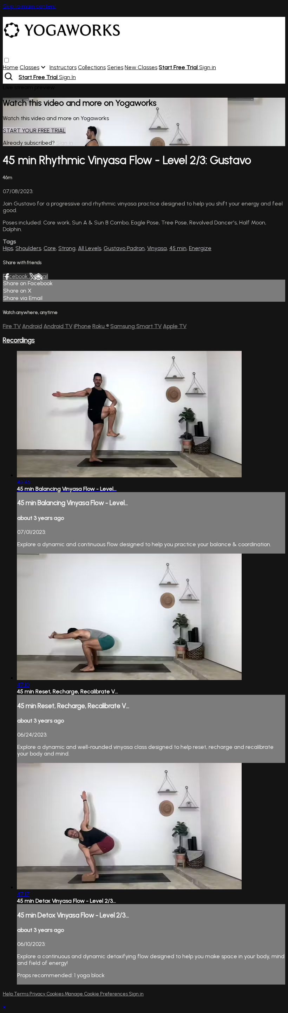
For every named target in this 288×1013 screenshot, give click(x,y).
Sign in (207, 67)
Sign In (67, 77)
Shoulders (28, 248)
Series (115, 67)
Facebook (16, 276)
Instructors (63, 67)
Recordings (19, 340)
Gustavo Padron (124, 248)
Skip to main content (29, 6)
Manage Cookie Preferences (97, 994)
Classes (29, 67)
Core (50, 248)
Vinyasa (157, 248)
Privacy (38, 994)
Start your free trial (34, 130)
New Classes (141, 67)
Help (8, 994)
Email (41, 276)
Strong (67, 248)
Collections (92, 67)
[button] (6, 60)
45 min (177, 248)
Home (10, 67)
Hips (8, 248)
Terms (22, 994)
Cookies (55, 994)
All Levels (89, 248)
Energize (200, 248)
